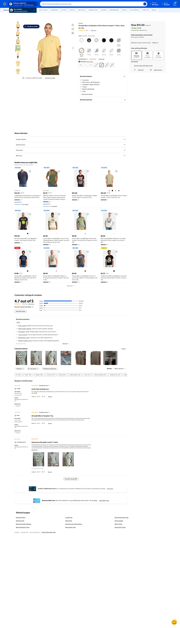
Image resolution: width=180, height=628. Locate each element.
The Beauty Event (93, 10)
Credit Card (145, 10)
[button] (154, 3)
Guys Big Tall (68, 517)
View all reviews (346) (71, 479)
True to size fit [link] (22, 335)
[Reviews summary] (89, 30)
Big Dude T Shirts (20, 517)
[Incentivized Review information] (42, 468)
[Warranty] (124, 155)
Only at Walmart (134, 10)
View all (124, 348)
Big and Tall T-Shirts (120, 527)
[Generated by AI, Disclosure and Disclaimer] (25, 343)
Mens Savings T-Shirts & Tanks (73, 524)
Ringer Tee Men (119, 520)
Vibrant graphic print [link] (25, 341)
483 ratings (93, 30)
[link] (110, 358)
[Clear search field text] (140, 3)
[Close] (35, 10)
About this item (20, 133)
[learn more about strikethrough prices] (150, 25)
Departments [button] (7, 10)
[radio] (81, 40)
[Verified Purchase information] (49, 385)
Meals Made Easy (114, 10)
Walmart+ (154, 10)
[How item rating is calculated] (32, 307)
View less (64, 343)
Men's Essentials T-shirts (22, 527)
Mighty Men (68, 520)
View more (70, 286)
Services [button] (18, 10)
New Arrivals (81, 10)
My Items (124, 10)
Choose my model (50, 78)
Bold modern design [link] (24, 329)
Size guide (101, 59)
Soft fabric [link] (21, 332)
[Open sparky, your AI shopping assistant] (174, 622)
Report (50, 396)
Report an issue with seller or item (143, 65)
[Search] (144, 3)
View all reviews (20, 311)
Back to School (43, 10)
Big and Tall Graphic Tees (121, 517)
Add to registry (158, 70)
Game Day (104, 10)
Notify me (155, 42)
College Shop (54, 10)
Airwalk (80, 23)
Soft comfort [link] (22, 326)
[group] (87, 30)
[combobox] (93, 3)
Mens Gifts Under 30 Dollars (23, 524)
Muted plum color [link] (24, 338)
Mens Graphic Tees (70, 527)
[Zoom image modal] (72, 33)
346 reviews (31, 304)
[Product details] (124, 139)
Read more (35, 450)
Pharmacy (72, 10)
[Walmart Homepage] (4, 3)
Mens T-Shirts (118, 524)
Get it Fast (64, 10)
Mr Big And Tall (20, 520)
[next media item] (73, 48)
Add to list (141, 70)
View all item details (87, 94)
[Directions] (124, 150)
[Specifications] (124, 144)
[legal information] (146, 30)
